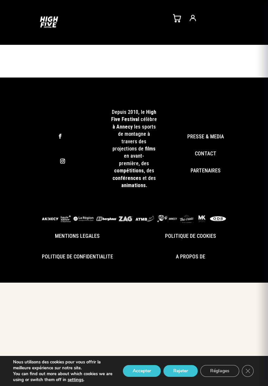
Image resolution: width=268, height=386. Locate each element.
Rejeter (180, 371)
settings (75, 380)
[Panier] (176, 18)
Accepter (142, 371)
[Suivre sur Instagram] (62, 161)
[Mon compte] (192, 18)
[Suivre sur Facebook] (60, 136)
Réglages (219, 371)
